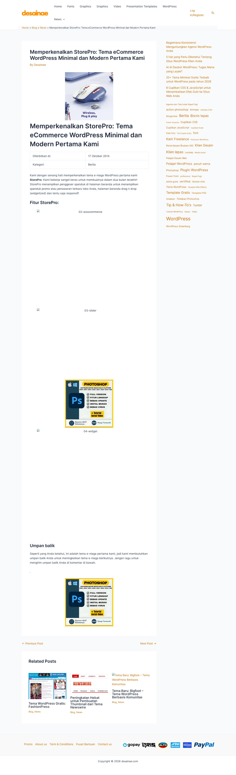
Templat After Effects (197, 187)
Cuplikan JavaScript (177, 127)
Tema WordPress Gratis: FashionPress (47, 705)
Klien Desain (204, 145)
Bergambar (172, 116)
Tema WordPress (176, 186)
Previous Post (32, 643)
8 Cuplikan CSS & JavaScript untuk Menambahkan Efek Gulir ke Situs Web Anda (188, 92)
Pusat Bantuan (85, 744)
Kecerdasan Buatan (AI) (179, 145)
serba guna (172, 181)
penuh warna (202, 163)
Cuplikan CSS (189, 122)
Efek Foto (170, 133)
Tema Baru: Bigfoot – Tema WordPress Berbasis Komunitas (127, 694)
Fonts (70, 6)
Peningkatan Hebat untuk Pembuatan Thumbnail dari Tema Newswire (86, 702)
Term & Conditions (61, 744)
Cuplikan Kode (197, 128)
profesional (185, 176)
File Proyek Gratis (184, 133)
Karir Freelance (177, 139)
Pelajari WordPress (179, 163)
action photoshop (177, 109)
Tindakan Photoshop (188, 198)
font (195, 133)
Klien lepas (174, 152)
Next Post (148, 643)
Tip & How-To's (178, 205)
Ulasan (187, 212)
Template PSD (199, 193)
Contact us (105, 744)
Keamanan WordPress (199, 140)
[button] (212, 13)
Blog (31, 711)
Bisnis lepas (199, 116)
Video (117, 6)
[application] (63, 19)
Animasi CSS (206, 110)
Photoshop (172, 170)
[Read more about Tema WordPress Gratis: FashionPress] (47, 685)
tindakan (170, 199)
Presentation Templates (142, 6)
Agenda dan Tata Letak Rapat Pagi (182, 104)
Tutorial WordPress (174, 212)
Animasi (194, 109)
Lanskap (189, 152)
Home (58, 6)
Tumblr (197, 205)
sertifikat (185, 181)
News (57, 19)
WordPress (170, 6)
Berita (184, 116)
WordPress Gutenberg (178, 226)
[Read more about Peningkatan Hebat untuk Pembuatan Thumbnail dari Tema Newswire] (89, 683)
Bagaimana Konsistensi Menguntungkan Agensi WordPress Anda (188, 46)
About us (41, 744)
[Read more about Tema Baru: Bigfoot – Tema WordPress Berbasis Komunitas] (131, 679)
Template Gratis (178, 193)
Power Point (172, 176)
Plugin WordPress (194, 170)
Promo (28, 744)
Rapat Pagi (197, 176)
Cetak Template (172, 122)
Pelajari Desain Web (176, 158)
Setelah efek (198, 181)
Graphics (85, 6)
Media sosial (200, 152)
